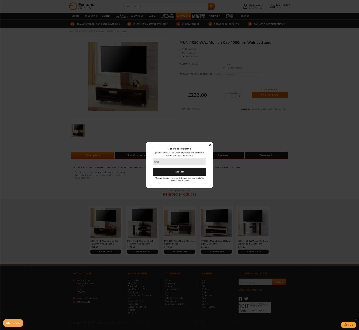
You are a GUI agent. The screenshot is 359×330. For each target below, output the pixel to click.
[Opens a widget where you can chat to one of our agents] (348, 325)
